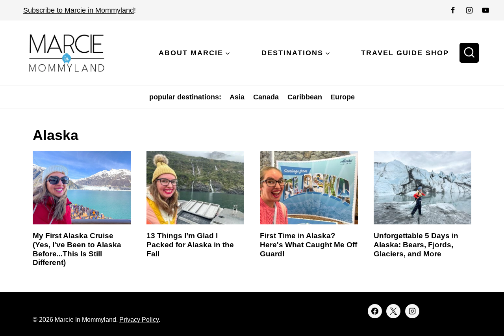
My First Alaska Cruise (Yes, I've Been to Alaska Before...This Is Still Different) (77, 249)
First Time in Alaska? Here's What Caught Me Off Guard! (308, 244)
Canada (266, 97)
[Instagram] (469, 10)
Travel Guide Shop (405, 53)
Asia (237, 97)
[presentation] (82, 187)
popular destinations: (185, 97)
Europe (342, 97)
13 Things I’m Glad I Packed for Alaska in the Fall (190, 244)
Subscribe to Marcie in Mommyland (78, 10)
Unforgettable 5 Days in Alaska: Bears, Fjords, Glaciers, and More (416, 244)
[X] (393, 311)
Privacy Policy (139, 319)
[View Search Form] (469, 53)
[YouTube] (485, 10)
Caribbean (304, 97)
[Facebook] (453, 10)
